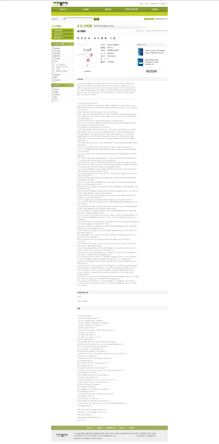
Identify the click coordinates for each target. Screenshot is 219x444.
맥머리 (166, 19)
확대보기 (88, 71)
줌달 (161, 19)
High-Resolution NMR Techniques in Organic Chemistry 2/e (152, 62)
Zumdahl (157, 19)
